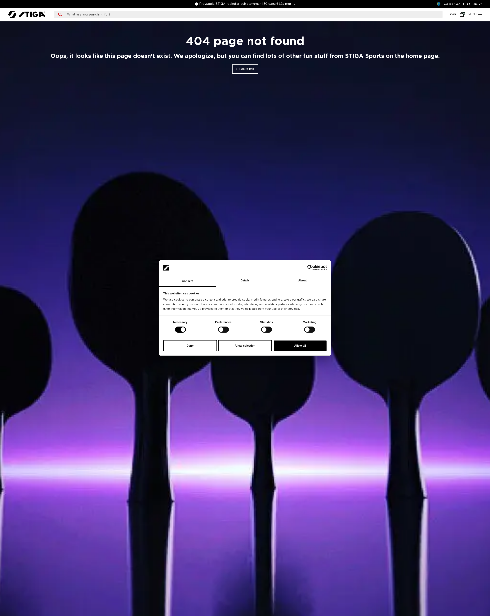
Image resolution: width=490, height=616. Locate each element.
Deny (189, 345)
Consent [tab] (187, 281)
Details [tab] (245, 280)
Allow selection (245, 345)
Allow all (300, 345)
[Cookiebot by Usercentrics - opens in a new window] (310, 268)
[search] (251, 14)
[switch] (223, 330)
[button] (245, 4)
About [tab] (302, 280)
